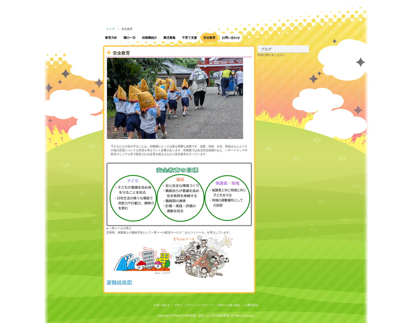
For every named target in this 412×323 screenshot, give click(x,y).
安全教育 (209, 37)
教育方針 (111, 37)
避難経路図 (119, 282)
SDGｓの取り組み (229, 305)
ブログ (266, 49)
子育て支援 (189, 37)
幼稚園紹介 (149, 37)
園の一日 (130, 37)
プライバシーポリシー (200, 305)
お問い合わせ (231, 37)
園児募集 (170, 37)
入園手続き (252, 305)
